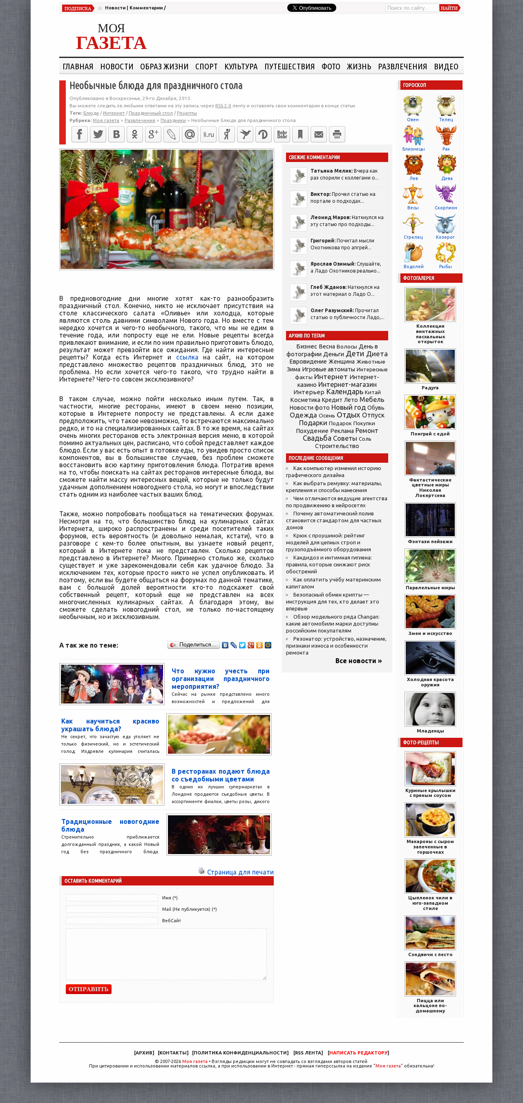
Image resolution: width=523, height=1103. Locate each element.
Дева (447, 178)
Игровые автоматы (328, 369)
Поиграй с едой (430, 433)
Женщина (342, 361)
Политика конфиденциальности (240, 1052)
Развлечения (402, 66)
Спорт (206, 66)
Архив (144, 1052)
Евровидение (308, 361)
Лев (413, 178)
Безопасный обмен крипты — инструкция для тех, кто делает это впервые (332, 602)
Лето (351, 400)
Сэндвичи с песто (430, 954)
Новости (115, 7)
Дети (355, 353)
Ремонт (366, 430)
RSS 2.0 (223, 105)
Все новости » (358, 660)
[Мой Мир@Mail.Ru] (190, 134)
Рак (446, 148)
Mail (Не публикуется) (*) (189, 909)
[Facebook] (80, 134)
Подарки (313, 422)
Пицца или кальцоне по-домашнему (430, 1006)
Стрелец (413, 237)
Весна (327, 346)
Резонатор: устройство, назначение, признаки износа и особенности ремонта (336, 646)
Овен (413, 119)
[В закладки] (300, 134)
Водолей (414, 266)
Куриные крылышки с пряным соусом (430, 793)
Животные (370, 361)
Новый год (348, 407)
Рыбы (445, 266)
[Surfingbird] (245, 134)
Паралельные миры (430, 587)
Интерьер (308, 391)
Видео (446, 66)
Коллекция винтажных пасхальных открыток (430, 333)
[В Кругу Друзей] (263, 134)
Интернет (114, 112)
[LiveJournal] (171, 134)
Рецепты (187, 112)
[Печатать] (337, 134)
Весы (413, 207)
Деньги (333, 354)
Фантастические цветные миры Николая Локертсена (430, 487)
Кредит (332, 400)
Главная (78, 66)
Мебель (372, 399)
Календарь (344, 391)
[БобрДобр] (282, 134)
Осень (327, 415)
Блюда (91, 112)
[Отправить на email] (319, 134)
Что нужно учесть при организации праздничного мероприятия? (221, 678)
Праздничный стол (151, 112)
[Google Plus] (251, 645)
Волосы (347, 346)
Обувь (375, 407)
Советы (345, 438)
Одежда (303, 415)
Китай (373, 392)
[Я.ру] (227, 134)
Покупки (364, 423)
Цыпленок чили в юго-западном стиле (430, 903)
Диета (377, 353)
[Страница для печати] (201, 872)
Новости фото (310, 407)
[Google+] (153, 134)
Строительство (337, 445)
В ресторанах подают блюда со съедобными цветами (221, 775)
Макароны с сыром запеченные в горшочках (430, 846)
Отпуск (373, 415)
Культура (241, 66)
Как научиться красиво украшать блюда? (110, 724)
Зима (293, 369)
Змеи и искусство (430, 633)
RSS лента (308, 1052)
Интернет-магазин (347, 384)
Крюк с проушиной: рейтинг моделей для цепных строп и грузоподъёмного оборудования (328, 543)
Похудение (312, 430)
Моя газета (195, 1061)
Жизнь (359, 66)
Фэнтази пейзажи (430, 541)
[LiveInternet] (208, 134)
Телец (446, 119)
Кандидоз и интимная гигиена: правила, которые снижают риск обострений (329, 565)
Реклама (342, 431)
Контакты (173, 1052)
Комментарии (146, 7)
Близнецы (413, 148)
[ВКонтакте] (116, 134)
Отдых (348, 415)
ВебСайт (171, 920)
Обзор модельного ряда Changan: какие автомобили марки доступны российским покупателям (333, 624)
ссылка (187, 357)
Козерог (445, 237)
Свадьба (317, 438)
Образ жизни (164, 66)
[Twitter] (98, 134)
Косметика (305, 400)
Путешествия (289, 66)
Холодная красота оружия (430, 682)
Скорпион (446, 207)
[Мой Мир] (268, 645)
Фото (331, 66)
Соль (365, 438)
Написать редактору (358, 1052)
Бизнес (306, 346)
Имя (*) (170, 897)
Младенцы (430, 730)
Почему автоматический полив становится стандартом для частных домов (334, 520)
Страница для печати (240, 872)
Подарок (340, 423)
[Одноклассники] (135, 134)
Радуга (430, 387)
